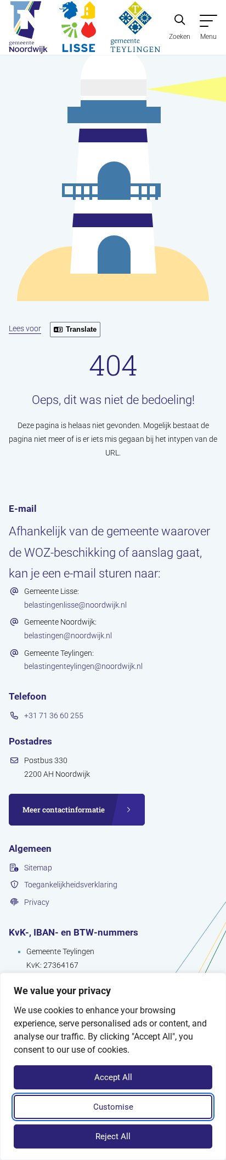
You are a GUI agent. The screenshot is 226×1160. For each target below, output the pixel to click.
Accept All (113, 1077)
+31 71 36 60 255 (53, 715)
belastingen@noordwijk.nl (68, 635)
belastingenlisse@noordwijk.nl (75, 605)
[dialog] (113, 1066)
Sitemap (38, 867)
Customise (113, 1107)
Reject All (113, 1136)
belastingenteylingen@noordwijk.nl (83, 666)
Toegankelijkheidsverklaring (70, 884)
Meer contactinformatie (63, 810)
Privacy (36, 902)
